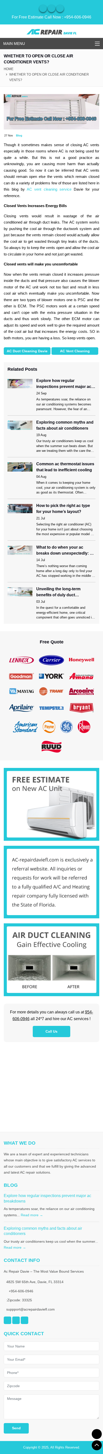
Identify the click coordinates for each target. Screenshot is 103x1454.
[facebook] (51, 8)
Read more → (32, 1215)
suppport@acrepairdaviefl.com (30, 1309)
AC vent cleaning (75, 351)
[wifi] (43, 8)
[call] (97, 1434)
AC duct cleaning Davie (27, 351)
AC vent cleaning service (49, 189)
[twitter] (60, 8)
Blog (19, 135)
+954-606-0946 (77, 17)
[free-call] (51, 804)
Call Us (52, 1031)
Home (9, 69)
